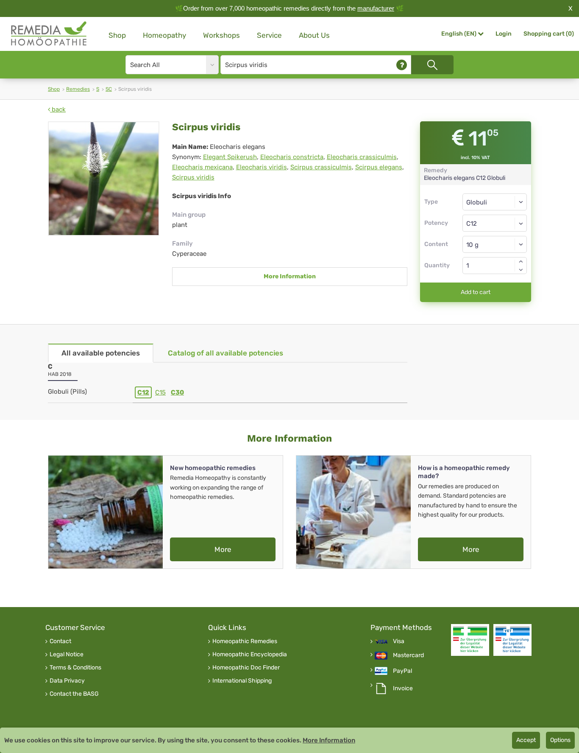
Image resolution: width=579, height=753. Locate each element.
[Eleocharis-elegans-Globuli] (104, 178)
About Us (314, 35)
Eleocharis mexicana (202, 167)
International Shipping (242, 681)
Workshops (221, 35)
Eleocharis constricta (291, 157)
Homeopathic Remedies (244, 641)
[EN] (49, 34)
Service (269, 35)
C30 (177, 392)
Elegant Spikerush (230, 157)
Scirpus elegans (378, 167)
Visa (398, 641)
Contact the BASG (74, 694)
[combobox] (494, 223)
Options (560, 740)
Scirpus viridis (193, 177)
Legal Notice (67, 655)
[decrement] (521, 270)
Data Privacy (67, 681)
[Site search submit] (432, 64)
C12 (143, 392)
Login (503, 33)
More (222, 549)
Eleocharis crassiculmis (362, 157)
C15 (160, 392)
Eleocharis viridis (261, 167)
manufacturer (375, 8)
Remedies (78, 89)
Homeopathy (164, 35)
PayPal (402, 671)
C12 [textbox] (471, 223)
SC (109, 89)
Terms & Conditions (75, 668)
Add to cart (475, 292)
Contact (60, 641)
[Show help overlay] (401, 64)
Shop (117, 35)
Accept (526, 740)
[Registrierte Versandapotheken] (470, 640)
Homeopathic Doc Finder (246, 668)
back (58, 109)
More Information (290, 276)
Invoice (403, 688)
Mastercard (408, 655)
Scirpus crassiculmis (321, 167)
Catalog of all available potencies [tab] (225, 353)
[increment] (521, 261)
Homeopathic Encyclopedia (249, 655)
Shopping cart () (548, 33)
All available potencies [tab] (100, 353)
